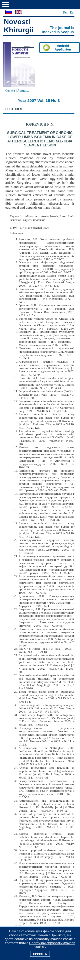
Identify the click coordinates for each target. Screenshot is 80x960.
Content (10, 90)
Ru (65, 12)
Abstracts (23, 90)
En (72, 12)
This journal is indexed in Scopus (58, 30)
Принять (40, 954)
